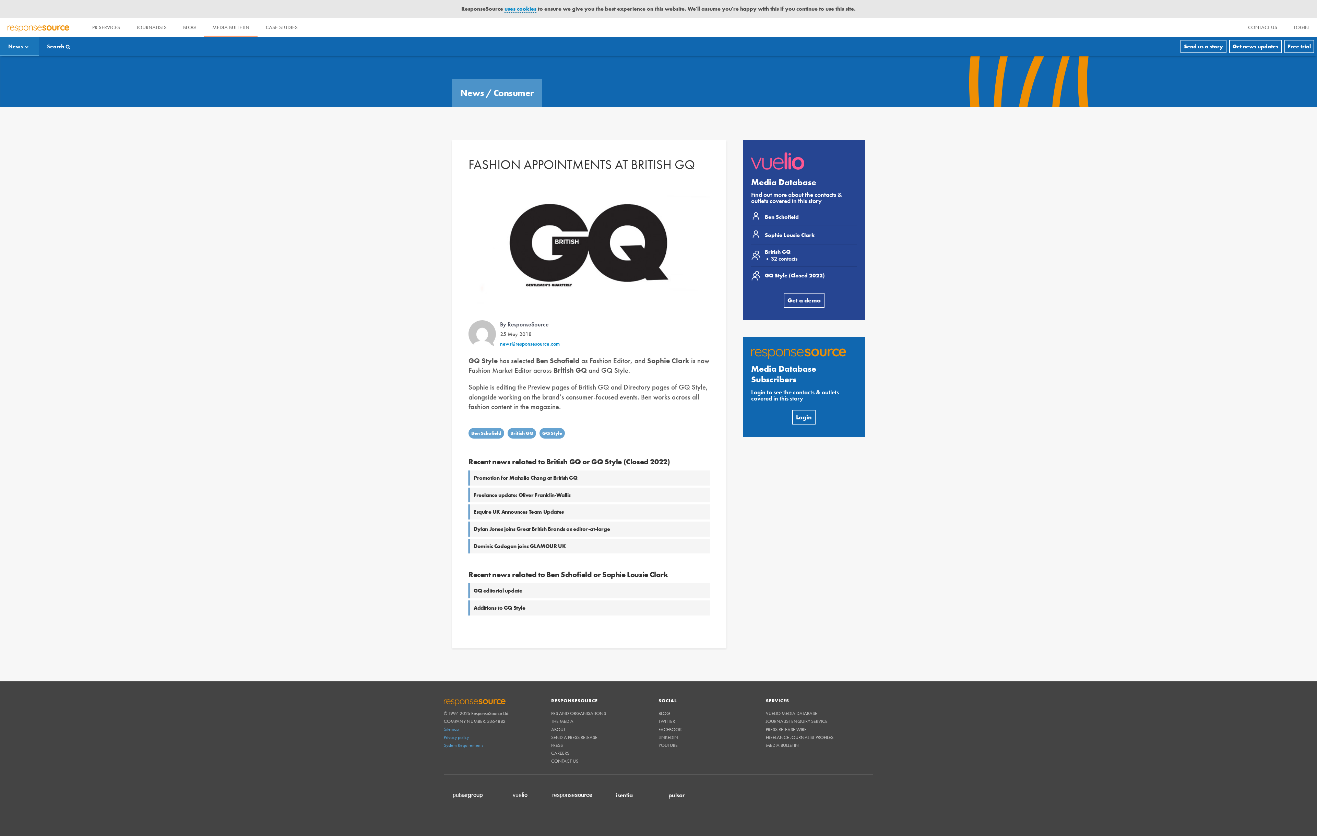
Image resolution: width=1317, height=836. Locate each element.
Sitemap (451, 729)
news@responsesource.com (530, 343)
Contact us (564, 761)
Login (804, 417)
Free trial (1299, 46)
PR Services (106, 27)
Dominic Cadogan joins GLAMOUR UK (520, 546)
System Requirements (463, 745)
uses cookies (520, 8)
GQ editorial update (498, 590)
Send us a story (1203, 46)
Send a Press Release (574, 737)
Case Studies (282, 27)
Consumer (514, 93)
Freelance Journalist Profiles (799, 737)
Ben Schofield (486, 433)
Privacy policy (456, 737)
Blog (189, 27)
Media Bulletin (230, 27)
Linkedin (668, 737)
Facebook (670, 729)
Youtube (668, 745)
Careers (560, 753)
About (558, 729)
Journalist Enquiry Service (797, 721)
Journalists (152, 27)
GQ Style (552, 433)
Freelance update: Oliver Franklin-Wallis (522, 495)
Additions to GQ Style (499, 607)
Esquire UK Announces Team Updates (519, 511)
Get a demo (804, 300)
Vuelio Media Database (791, 713)
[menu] (1262, 27)
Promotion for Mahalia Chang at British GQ (526, 477)
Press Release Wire (786, 729)
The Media (562, 721)
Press (557, 745)
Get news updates (1255, 46)
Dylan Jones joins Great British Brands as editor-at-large (542, 529)
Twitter (666, 721)
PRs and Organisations (578, 713)
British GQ (521, 433)
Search (55, 46)
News (15, 46)
